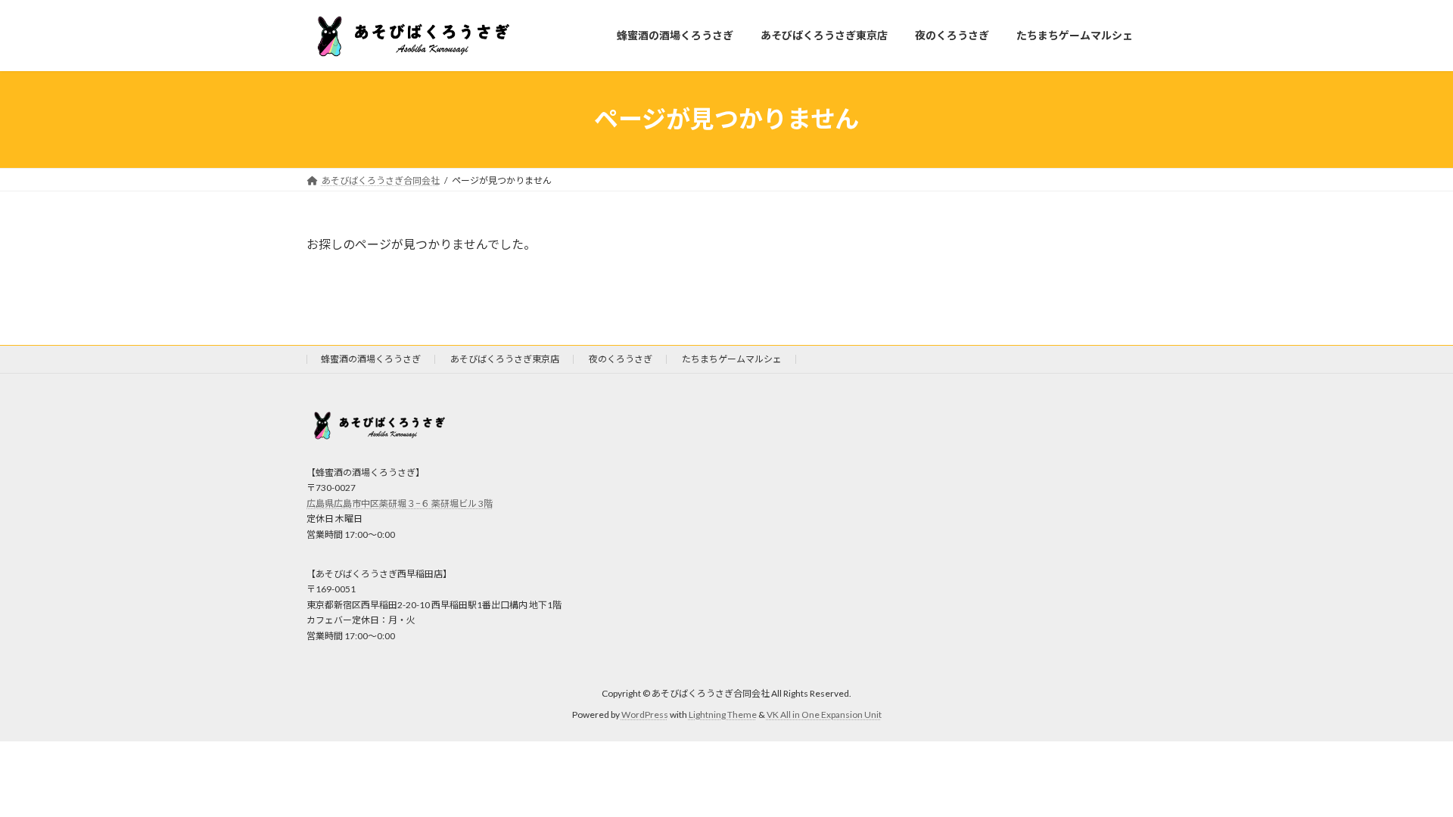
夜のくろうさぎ (620, 359)
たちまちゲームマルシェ (732, 359)
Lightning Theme (723, 714)
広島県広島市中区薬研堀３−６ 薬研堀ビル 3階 (399, 503)
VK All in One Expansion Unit (824, 714)
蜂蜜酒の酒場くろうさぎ (371, 359)
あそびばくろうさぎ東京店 (504, 359)
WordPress (644, 714)
